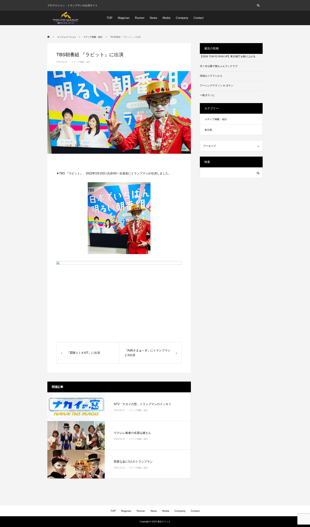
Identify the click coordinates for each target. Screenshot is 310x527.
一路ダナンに (207, 95)
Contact (198, 17)
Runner (139, 17)
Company (182, 17)
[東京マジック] (66, 18)
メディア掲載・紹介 (81, 62)
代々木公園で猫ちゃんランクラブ (219, 66)
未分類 (208, 129)
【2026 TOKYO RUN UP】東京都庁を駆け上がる (227, 56)
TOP (109, 17)
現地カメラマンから (211, 75)
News (153, 17)
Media (166, 17)
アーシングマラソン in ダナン (216, 85)
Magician (124, 17)
